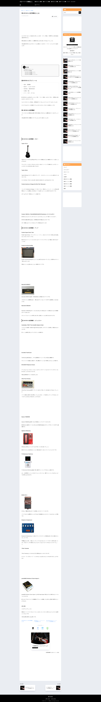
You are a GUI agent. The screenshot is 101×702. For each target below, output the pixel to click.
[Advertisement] (40, 26)
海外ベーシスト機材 (62, 1)
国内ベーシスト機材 (46, 1)
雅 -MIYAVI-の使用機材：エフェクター (31, 74)
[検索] (80, 12)
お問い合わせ (48, 698)
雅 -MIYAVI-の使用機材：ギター (30, 72)
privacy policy (53, 698)
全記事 (65, 176)
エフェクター (73, 1)
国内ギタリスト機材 (38, 1)
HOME (51, 696)
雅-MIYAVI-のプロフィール (28, 69)
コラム (65, 174)
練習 (65, 188)
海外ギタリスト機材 (54, 1)
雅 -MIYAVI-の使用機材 (28, 70)
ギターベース (37, 4)
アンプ (68, 1)
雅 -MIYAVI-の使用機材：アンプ (30, 73)
